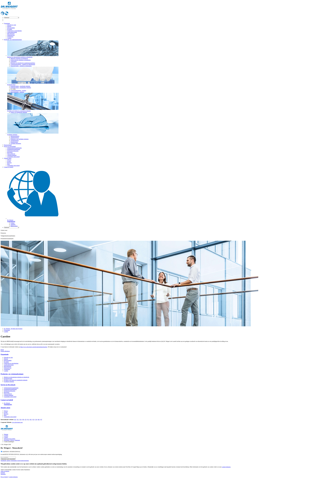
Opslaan (3, 472)
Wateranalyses (11, 35)
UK (20, 419)
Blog (8, 164)
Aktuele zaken (7, 158)
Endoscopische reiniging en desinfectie (20, 60)
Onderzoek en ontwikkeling (14, 30)
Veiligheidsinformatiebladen (14, 148)
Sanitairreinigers (14, 137)
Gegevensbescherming (23, 460)
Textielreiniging (14, 140)
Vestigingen (10, 36)
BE (39, 419)
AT (25, 419)
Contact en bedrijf (8, 167)
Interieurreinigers (14, 136)
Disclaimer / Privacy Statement (12, 440)
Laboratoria (13, 61)
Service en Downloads (10, 146)
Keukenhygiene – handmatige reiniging (20, 87)
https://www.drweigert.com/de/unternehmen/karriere (33, 347)
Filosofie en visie (11, 25)
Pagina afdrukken (5, 351)
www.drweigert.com (17, 422)
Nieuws (9, 159)
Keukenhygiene (8, 378)
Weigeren (3, 474)
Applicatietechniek (12, 32)
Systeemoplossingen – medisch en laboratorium (22, 64)
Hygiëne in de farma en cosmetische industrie (15, 380)
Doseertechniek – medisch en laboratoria (21, 66)
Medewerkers (14, 226)
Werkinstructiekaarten (12, 151)
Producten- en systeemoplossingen (13, 39)
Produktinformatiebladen (13, 149)
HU (31, 419)
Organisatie (7, 23)
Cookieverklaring (13, 477)
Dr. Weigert (8, 403)
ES (33, 419)
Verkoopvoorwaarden (9, 438)
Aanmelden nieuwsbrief (13, 156)
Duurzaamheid (8, 145)
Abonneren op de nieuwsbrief (8, 459)
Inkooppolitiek (11, 28)
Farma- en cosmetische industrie (18, 112)
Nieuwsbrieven (11, 153)
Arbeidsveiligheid (11, 155)
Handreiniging (14, 142)
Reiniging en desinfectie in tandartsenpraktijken (22, 63)
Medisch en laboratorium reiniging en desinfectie (16, 377)
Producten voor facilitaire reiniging (19, 139)
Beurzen (9, 162)
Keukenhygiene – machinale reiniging (20, 86)
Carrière (9, 38)
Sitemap (6, 434)
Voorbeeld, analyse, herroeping (9, 460)
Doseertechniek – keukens (17, 92)
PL (28, 419)
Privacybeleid (4, 477)
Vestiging (12, 224)
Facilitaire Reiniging (15, 143)
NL (18, 419)
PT (41, 419)
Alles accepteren (5, 471)
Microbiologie (11, 33)
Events (9, 161)
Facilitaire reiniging (9, 381)
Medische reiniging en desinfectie (19, 58)
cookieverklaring (226, 467)
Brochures (10, 152)
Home (2, 349)
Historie (9, 26)
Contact (12, 223)
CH (36, 419)
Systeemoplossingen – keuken (18, 90)
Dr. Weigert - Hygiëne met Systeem (13, 328)
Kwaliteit (9, 29)
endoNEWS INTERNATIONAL (11, 451)
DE (15, 419)
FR (23, 419)
